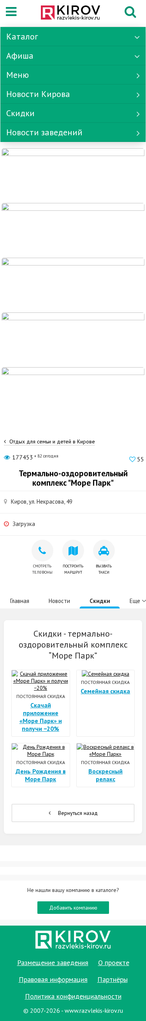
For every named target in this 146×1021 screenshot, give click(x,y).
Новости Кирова (38, 93)
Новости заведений (44, 132)
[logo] (70, 13)
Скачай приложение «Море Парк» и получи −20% (40, 716)
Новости (59, 601)
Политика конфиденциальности (73, 996)
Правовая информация (53, 979)
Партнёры (112, 979)
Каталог (22, 36)
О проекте (113, 962)
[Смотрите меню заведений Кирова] (73, 394)
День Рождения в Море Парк (41, 775)
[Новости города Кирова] (73, 284)
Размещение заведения (52, 962)
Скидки (20, 113)
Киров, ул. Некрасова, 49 (41, 501)
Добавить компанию (73, 907)
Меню (17, 74)
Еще (135, 601)
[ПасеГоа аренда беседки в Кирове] (73, 339)
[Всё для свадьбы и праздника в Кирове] (73, 175)
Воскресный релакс (105, 775)
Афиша (19, 55)
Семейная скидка (105, 691)
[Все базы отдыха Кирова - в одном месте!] (73, 229)
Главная (19, 601)
